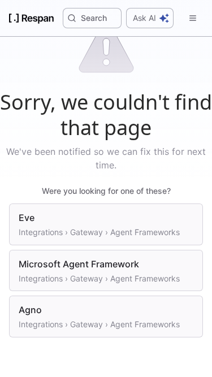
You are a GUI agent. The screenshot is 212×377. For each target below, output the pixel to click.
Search (94, 18)
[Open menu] (193, 18)
